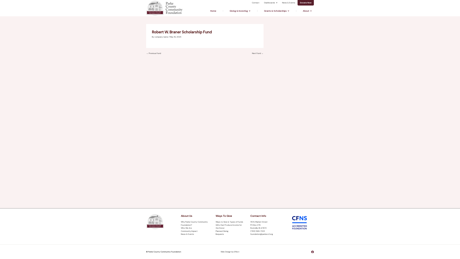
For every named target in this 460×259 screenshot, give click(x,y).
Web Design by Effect (230, 251)
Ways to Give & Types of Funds (229, 222)
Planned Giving (222, 231)
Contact (255, 2)
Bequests (220, 234)
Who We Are (186, 228)
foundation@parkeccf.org (261, 234)
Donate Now (305, 2)
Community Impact (189, 231)
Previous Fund (153, 53)
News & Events (288, 2)
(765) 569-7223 (257, 231)
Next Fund (257, 53)
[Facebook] (312, 252)
